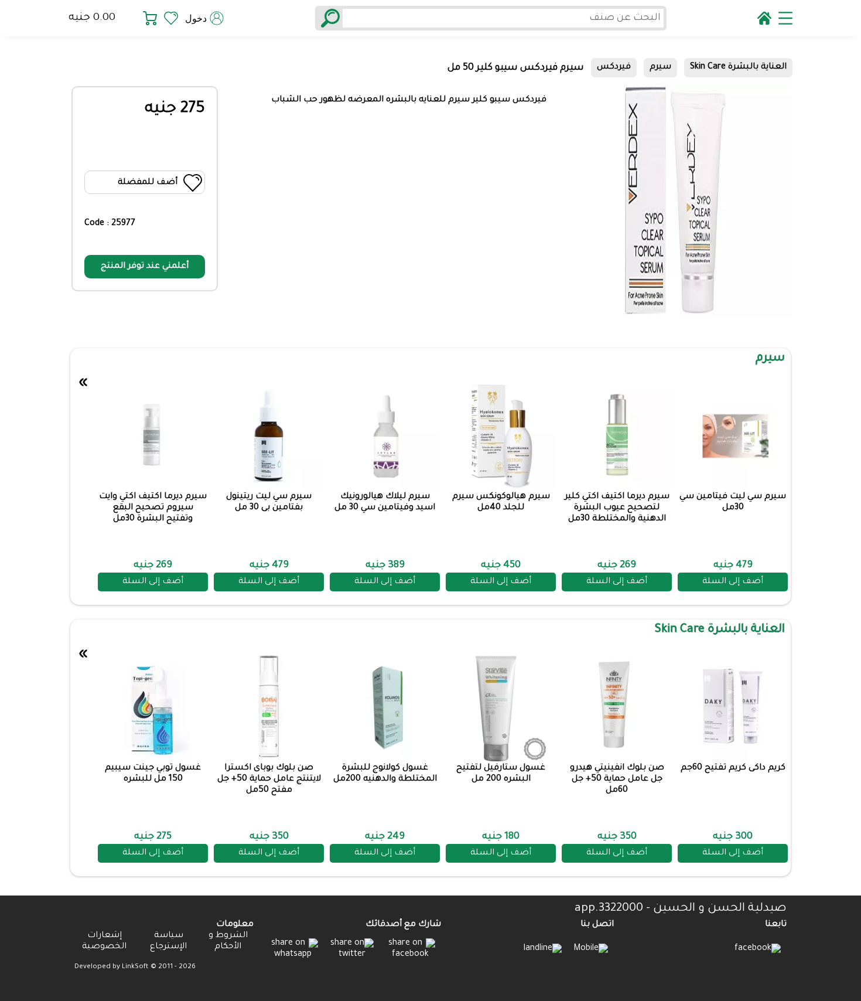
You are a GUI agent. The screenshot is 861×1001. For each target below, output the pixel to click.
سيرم (660, 67)
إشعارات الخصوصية (104, 941)
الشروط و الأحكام (228, 941)
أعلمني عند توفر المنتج (145, 266)
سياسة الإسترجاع (168, 941)
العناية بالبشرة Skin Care (738, 67)
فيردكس (614, 67)
